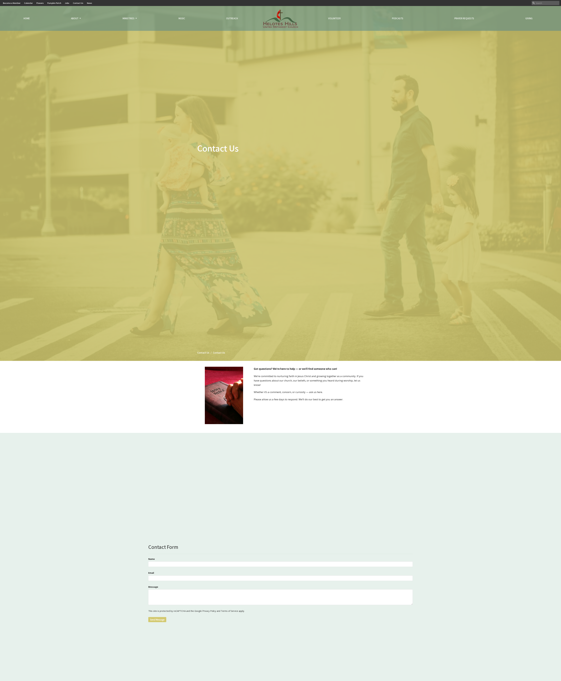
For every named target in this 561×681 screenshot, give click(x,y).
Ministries (128, 18)
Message (153, 586)
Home (27, 18)
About (74, 18)
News (89, 3)
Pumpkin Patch (54, 3)
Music (182, 18)
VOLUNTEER (334, 18)
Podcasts (397, 18)
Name (151, 558)
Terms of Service (229, 610)
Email (151, 572)
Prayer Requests (464, 18)
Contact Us (78, 3)
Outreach (232, 18)
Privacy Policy (209, 610)
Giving (529, 18)
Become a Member (11, 3)
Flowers (40, 3)
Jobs (67, 3)
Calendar (28, 3)
